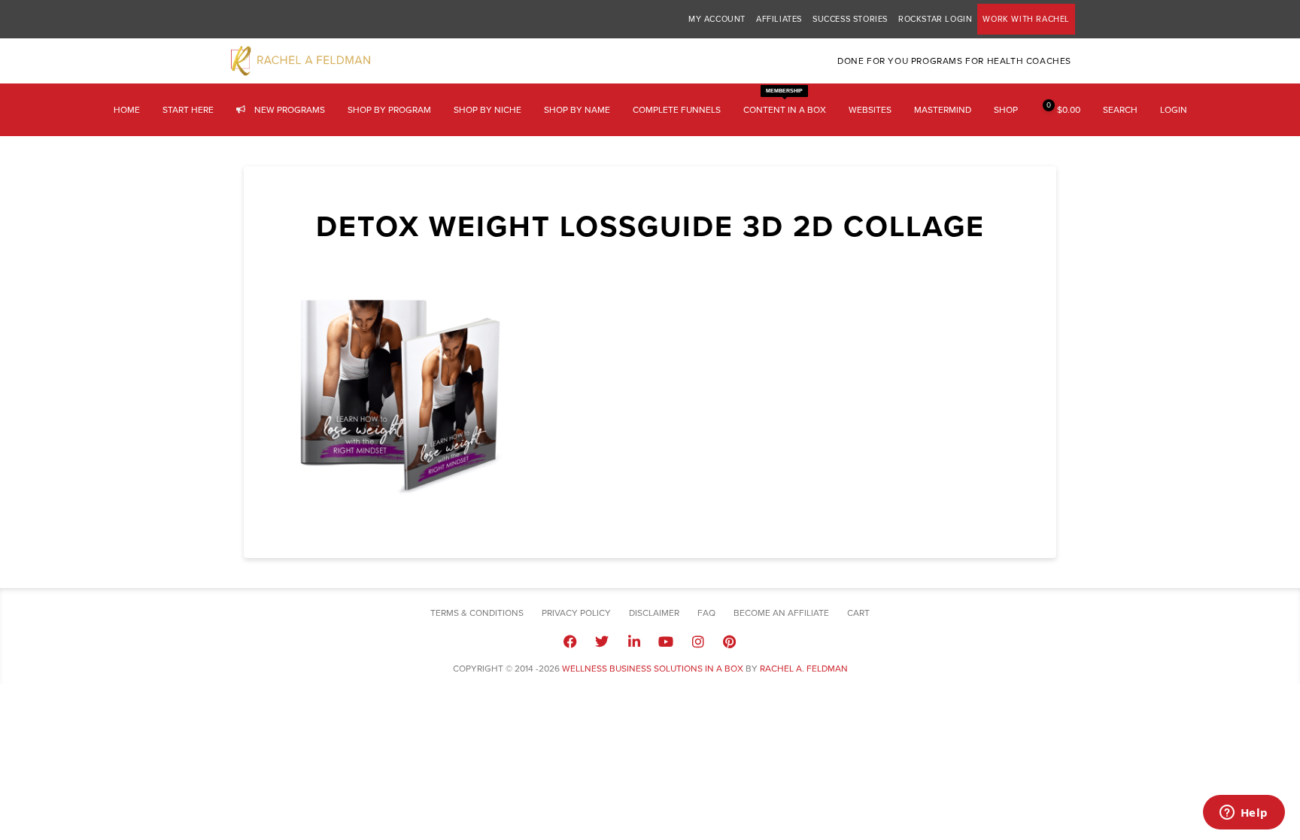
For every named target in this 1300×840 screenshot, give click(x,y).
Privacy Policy (576, 613)
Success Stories (850, 19)
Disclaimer (654, 613)
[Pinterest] (730, 641)
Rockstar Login (935, 19)
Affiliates (779, 19)
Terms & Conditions (477, 613)
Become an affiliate (781, 613)
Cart (858, 613)
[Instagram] (697, 641)
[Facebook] (570, 641)
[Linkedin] (634, 641)
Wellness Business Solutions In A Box (652, 668)
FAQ (706, 613)
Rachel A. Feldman (804, 668)
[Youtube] (666, 641)
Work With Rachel (1026, 19)
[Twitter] (602, 641)
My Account (717, 19)
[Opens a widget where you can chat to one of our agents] (1243, 813)
